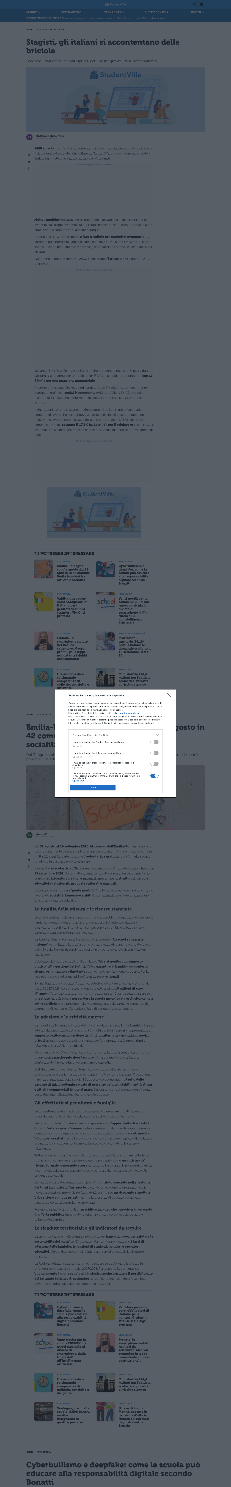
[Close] (170, 696)
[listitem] (115, 735)
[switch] (154, 742)
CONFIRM (93, 787)
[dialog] (115, 743)
